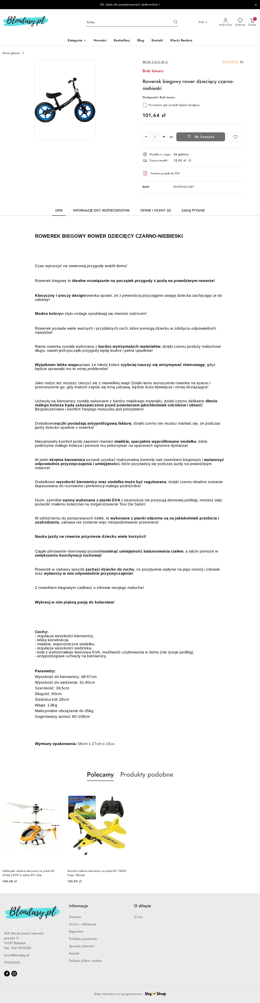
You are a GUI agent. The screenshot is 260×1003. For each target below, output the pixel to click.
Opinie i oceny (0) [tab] (155, 210)
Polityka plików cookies (85, 960)
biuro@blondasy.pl (16, 955)
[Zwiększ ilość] (164, 137)
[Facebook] (7, 973)
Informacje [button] (78, 906)
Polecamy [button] (100, 774)
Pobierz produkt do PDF (165, 173)
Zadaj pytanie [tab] (193, 210)
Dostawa (75, 916)
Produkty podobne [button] (146, 774)
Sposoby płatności (82, 946)
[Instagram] (14, 973)
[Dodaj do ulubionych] (235, 136)
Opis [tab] (59, 210)
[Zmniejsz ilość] (146, 137)
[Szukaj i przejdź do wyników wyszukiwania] (175, 22)
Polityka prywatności (83, 938)
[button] (65, 100)
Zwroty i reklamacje (82, 924)
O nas (138, 916)
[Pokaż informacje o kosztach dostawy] (189, 160)
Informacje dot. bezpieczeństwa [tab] (101, 210)
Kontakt (74, 953)
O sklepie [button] (142, 906)
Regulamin (76, 931)
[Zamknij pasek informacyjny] (256, 4)
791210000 (12, 962)
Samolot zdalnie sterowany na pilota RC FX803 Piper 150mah (96, 873)
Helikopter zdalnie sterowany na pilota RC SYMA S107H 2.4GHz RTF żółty (28, 873)
